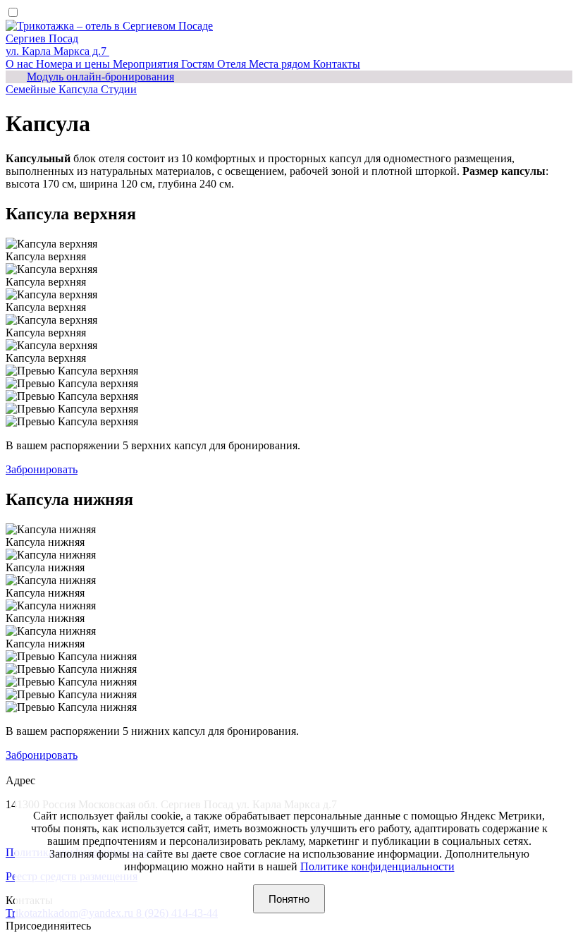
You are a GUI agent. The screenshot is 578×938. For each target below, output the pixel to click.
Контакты (336, 64)
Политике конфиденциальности (377, 866)
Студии (119, 89)
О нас (21, 64)
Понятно (289, 899)
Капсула (80, 89)
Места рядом (281, 64)
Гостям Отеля (215, 64)
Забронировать (42, 469)
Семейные (32, 89)
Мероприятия (147, 64)
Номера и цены (74, 64)
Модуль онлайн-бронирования (100, 77)
